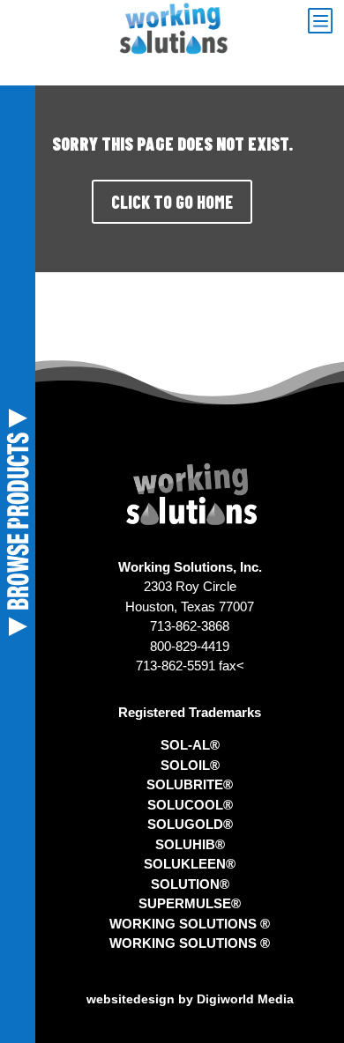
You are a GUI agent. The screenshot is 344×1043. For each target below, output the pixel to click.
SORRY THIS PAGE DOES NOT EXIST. (172, 143)
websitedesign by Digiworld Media (190, 999)
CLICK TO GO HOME (172, 201)
